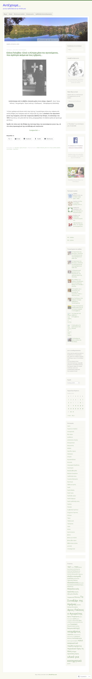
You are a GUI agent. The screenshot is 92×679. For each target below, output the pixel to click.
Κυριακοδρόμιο (71, 459)
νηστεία (70, 634)
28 (82, 408)
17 (73, 405)
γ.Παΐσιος (69, 622)
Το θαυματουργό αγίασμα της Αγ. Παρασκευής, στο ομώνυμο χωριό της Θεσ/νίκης (77, 274)
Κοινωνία (69, 462)
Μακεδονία (70, 586)
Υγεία (68, 526)
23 (70, 408)
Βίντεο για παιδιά (19, 14)
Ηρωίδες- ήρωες (19, 147)
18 (75, 405)
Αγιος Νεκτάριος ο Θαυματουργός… (78, 211)
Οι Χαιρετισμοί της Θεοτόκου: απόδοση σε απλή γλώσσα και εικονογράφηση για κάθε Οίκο (77, 255)
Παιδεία (69, 504)
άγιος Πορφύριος (73, 616)
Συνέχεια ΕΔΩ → (34, 130)
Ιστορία (25, 147)
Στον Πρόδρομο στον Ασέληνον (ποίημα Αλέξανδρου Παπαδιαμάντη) (77, 300)
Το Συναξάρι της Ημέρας (75, 600)
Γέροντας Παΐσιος (72, 580)
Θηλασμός (70, 454)
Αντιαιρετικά (70, 431)
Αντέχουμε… (12, 5)
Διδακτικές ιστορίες (72, 440)
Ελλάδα (69, 448)
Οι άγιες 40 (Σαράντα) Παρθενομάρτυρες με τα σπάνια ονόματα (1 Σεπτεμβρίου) (77, 308)
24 (73, 408)
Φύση (68, 529)
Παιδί (68, 487)
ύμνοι (68, 426)
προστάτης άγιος (73, 654)
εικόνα (74, 622)
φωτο (68, 663)
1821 (69, 567)
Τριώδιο (79, 604)
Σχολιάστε (15, 149)
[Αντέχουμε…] (46, 29)
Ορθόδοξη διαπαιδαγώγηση (43, 14)
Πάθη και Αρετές (71, 484)
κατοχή (76, 628)
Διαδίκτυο (70, 437)
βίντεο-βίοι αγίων (71, 540)
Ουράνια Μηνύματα (72, 479)
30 (70, 411)
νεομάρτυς (73, 631)
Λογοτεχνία (70, 468)
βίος (80, 620)
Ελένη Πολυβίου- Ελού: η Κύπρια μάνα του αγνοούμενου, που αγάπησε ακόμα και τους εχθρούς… (32, 53)
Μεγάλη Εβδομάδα (72, 470)
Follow (70, 105)
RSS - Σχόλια (70, 240)
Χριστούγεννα (71, 532)
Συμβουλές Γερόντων (72, 510)
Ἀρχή (5, 14)
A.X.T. (25, 50)
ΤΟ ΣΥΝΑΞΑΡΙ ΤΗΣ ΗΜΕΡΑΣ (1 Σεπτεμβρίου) (76, 315)
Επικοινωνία (30, 14)
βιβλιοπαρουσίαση (72, 543)
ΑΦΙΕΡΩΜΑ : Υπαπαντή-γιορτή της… (77, 218)
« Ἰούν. (69, 415)
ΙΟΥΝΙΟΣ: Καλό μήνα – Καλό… (77, 197)
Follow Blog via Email (72, 92)
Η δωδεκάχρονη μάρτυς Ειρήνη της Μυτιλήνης (76, 340)
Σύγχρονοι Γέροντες (72, 512)
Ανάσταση (70, 578)
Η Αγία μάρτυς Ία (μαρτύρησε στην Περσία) (76, 326)
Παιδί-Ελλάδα (70, 490)
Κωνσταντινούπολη (73, 585)
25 (75, 408)
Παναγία (69, 507)
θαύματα (70, 628)
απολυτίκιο (76, 620)
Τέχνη (68, 518)
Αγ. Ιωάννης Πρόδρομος (73, 570)
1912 (73, 567)
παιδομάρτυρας (77, 638)
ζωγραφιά (73, 624)
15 (68, 405)
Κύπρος (81, 585)
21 (82, 405)
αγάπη (54, 147)
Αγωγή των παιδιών (72, 429)
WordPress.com (53, 674)
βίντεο (69, 535)
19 (77, 405)
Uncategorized (71, 549)
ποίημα (74, 651)
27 (80, 408)
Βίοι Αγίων (70, 434)
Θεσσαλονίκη (72, 582)
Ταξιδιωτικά (70, 521)
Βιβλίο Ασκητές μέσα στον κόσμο (45, 147)
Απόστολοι (76, 578)
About (10, 14)
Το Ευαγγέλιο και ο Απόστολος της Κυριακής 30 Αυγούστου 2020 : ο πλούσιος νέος (77, 292)
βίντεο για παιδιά (72, 537)
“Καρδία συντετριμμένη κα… (78, 225)
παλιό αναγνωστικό (75, 641)
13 (80, 402)
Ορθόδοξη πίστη (71, 476)
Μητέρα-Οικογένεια (72, 473)
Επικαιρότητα (71, 443)
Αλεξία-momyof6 (74, 576)
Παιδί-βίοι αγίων (71, 496)
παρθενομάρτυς (74, 646)
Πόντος (77, 597)
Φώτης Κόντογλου (72, 607)
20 (80, 405)
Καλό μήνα (81, 583)
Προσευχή (70, 482)
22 (68, 408)
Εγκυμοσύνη (70, 445)
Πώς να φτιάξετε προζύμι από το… (77, 203)
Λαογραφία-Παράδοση (73, 465)
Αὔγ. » (73, 415)
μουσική (69, 546)
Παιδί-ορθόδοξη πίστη (73, 501)
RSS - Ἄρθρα (70, 237)
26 (77, 408)
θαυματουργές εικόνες (73, 626)
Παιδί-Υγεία (70, 493)
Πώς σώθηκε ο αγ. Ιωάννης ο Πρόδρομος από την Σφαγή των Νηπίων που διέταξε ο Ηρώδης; (77, 283)
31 (73, 411)
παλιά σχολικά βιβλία (72, 640)
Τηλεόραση (70, 523)
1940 (76, 567)
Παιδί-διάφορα (71, 498)
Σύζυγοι (69, 515)
